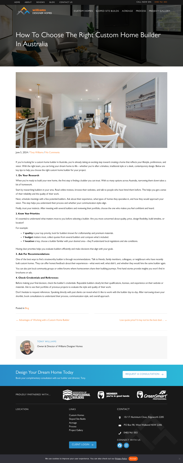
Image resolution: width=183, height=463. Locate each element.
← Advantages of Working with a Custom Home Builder (42, 320)
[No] (179, 458)
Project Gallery (159, 11)
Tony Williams (36, 152)
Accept (133, 458)
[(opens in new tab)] (76, 395)
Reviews (40, 2)
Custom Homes (83, 11)
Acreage (127, 11)
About (28, 2)
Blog (52, 2)
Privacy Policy (121, 458)
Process (141, 11)
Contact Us (65, 2)
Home (17, 2)
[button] (145, 374)
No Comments (52, 152)
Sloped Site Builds (107, 11)
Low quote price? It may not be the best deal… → (143, 320)
